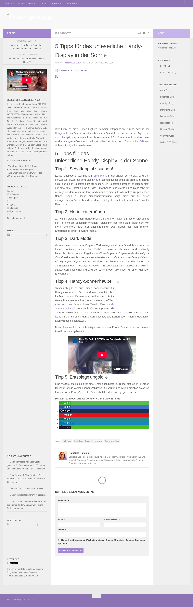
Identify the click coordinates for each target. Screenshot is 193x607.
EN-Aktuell (165, 66)
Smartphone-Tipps (112, 441)
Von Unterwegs (167, 136)
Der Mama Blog (167, 110)
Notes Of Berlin (167, 129)
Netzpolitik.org (166, 123)
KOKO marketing (168, 72)
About (21, 3)
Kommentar (64, 500)
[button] (65, 402)
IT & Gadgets (63, 33)
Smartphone (100, 175)
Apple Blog (165, 90)
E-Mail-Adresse (112, 520)
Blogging (11, 204)
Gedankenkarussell (16, 218)
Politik (10, 214)
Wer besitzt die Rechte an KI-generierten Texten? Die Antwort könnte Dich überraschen (26, 504)
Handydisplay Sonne (82, 441)
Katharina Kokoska (70, 63)
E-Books (144, 141)
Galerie (31, 3)
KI (8, 201)
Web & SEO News (168, 142)
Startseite (9, 3)
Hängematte (62, 133)
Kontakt (43, 3)
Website (62, 529)
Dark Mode (66, 441)
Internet (10, 191)
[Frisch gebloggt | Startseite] (30, 18)
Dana (12, 488)
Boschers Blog (167, 97)
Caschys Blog (166, 103)
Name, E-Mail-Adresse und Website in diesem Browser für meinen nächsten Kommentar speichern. (102, 542)
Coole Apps (12, 197)
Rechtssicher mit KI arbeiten (31, 488)
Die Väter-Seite (167, 116)
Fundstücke (12, 208)
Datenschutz (72, 3)
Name (61, 520)
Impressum (56, 3)
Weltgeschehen (14, 211)
